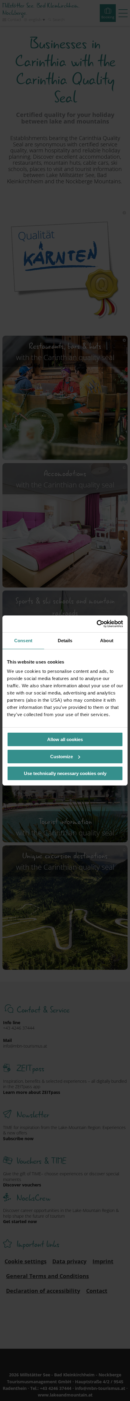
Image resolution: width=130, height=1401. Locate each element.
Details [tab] (65, 640)
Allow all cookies (65, 739)
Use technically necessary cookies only (65, 773)
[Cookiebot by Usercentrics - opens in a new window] (96, 624)
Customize (61, 756)
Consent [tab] (23, 640)
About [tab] (106, 640)
